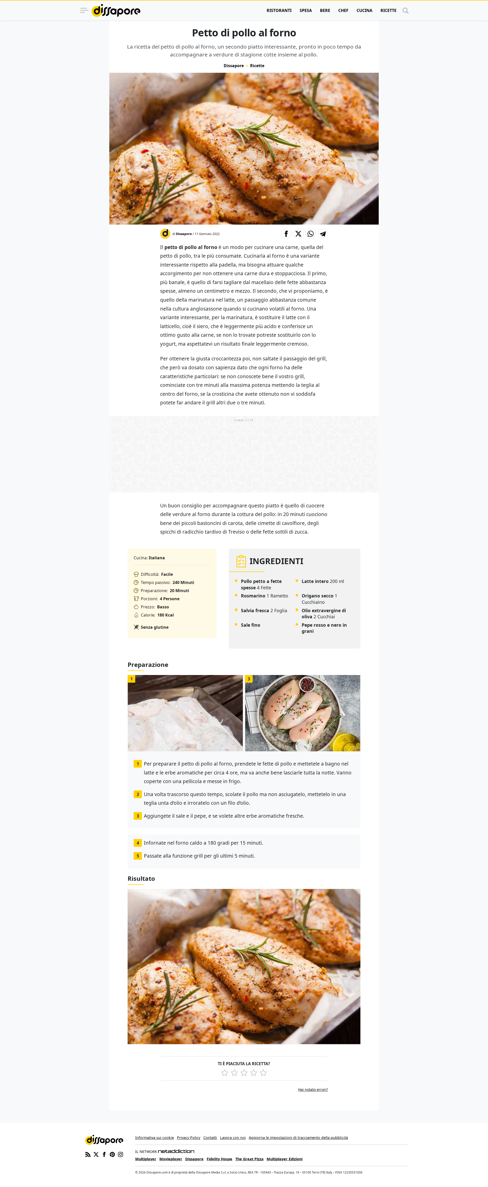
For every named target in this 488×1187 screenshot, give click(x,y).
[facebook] (104, 1154)
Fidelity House (219, 1158)
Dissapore (234, 65)
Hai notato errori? (313, 1089)
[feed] (87, 1154)
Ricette (388, 10)
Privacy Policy (188, 1137)
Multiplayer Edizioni (284, 1158)
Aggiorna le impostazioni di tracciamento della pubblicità (298, 1137)
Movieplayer (170, 1158)
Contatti (210, 1137)
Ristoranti (279, 10)
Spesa (306, 10)
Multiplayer (145, 1158)
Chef (343, 10)
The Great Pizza (249, 1158)
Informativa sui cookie (154, 1137)
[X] (96, 1154)
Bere (325, 10)
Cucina (364, 10)
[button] (286, 234)
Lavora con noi (233, 1137)
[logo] (116, 10)
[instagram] (120, 1154)
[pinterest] (112, 1154)
